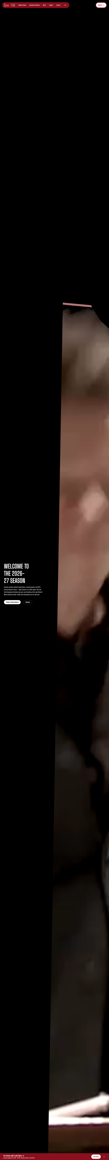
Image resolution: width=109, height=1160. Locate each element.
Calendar (27, 602)
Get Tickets (96, 1157)
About (44, 5)
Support (51, 5)
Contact (58, 5)
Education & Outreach (34, 5)
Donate (100, 5)
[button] (22, 5)
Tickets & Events (22, 5)
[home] (6, 5)
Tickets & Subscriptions (12, 602)
